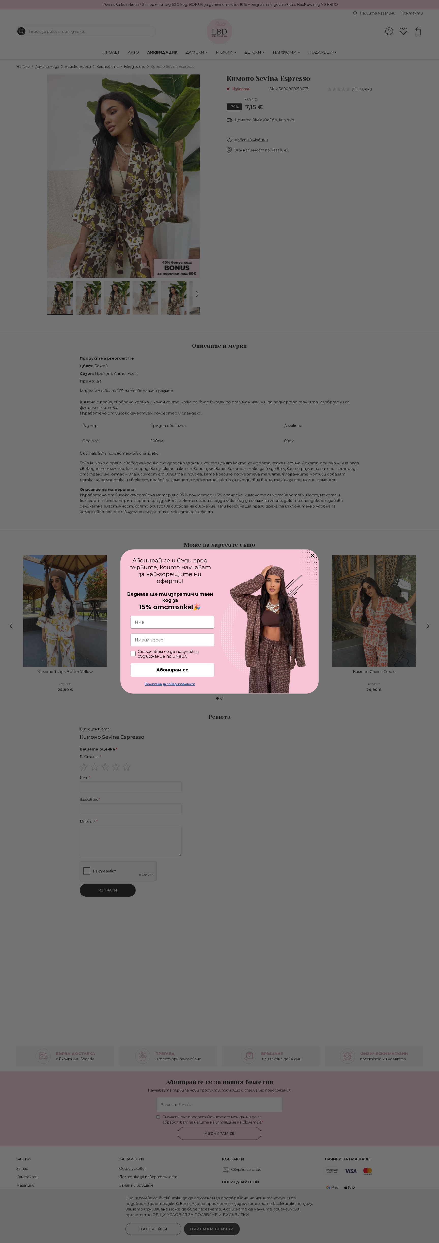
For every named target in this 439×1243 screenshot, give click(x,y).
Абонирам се (172, 670)
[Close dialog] (312, 555)
